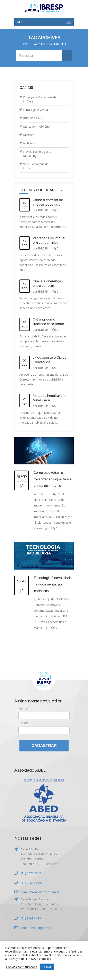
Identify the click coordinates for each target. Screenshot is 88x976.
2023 (60, 494)
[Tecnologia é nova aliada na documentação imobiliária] (21, 591)
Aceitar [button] (47, 966)
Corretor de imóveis (47, 605)
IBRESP (43, 210)
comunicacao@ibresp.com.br (40, 892)
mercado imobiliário (47, 616)
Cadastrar (44, 745)
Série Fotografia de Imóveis (36, 166)
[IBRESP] (44, 8)
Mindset (28, 135)
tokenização (64, 517)
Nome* (23, 708)
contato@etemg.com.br (36, 928)
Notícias (28, 143)
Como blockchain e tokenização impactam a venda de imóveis (53, 479)
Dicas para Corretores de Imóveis (39, 99)
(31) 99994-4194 (32, 918)
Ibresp (41, 599)
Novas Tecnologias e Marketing (37, 154)
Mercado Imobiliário (36, 126)
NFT (52, 517)
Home (26, 44)
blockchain (40, 500)
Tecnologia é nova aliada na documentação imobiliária (53, 584)
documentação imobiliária (51, 610)
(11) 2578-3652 (31, 873)
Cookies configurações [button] (21, 967)
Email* (23, 723)
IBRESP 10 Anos (34, 118)
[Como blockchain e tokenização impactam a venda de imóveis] (21, 486)
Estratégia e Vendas (36, 110)
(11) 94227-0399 (32, 883)
